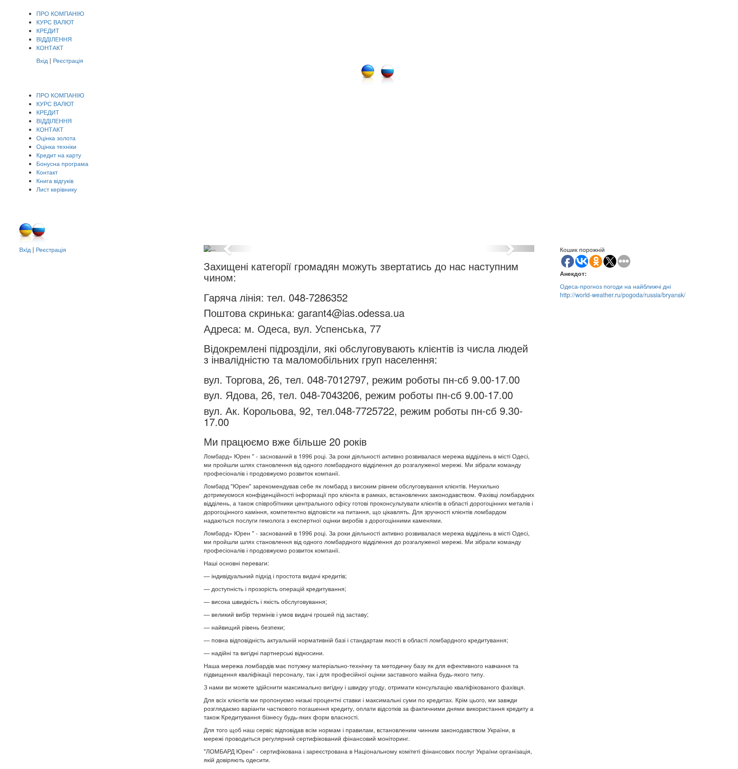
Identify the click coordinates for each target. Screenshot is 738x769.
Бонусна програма (62, 163)
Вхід (42, 60)
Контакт (47, 172)
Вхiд (25, 249)
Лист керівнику (56, 189)
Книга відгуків (54, 180)
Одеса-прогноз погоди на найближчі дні (615, 286)
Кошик (501, 202)
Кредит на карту (58, 155)
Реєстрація (68, 60)
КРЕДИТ (47, 30)
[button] (228, 248)
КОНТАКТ (50, 47)
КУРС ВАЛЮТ (55, 22)
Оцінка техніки (56, 146)
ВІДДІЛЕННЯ (54, 39)
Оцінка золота (56, 137)
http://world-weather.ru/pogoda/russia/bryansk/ (622, 294)
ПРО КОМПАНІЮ (60, 13)
